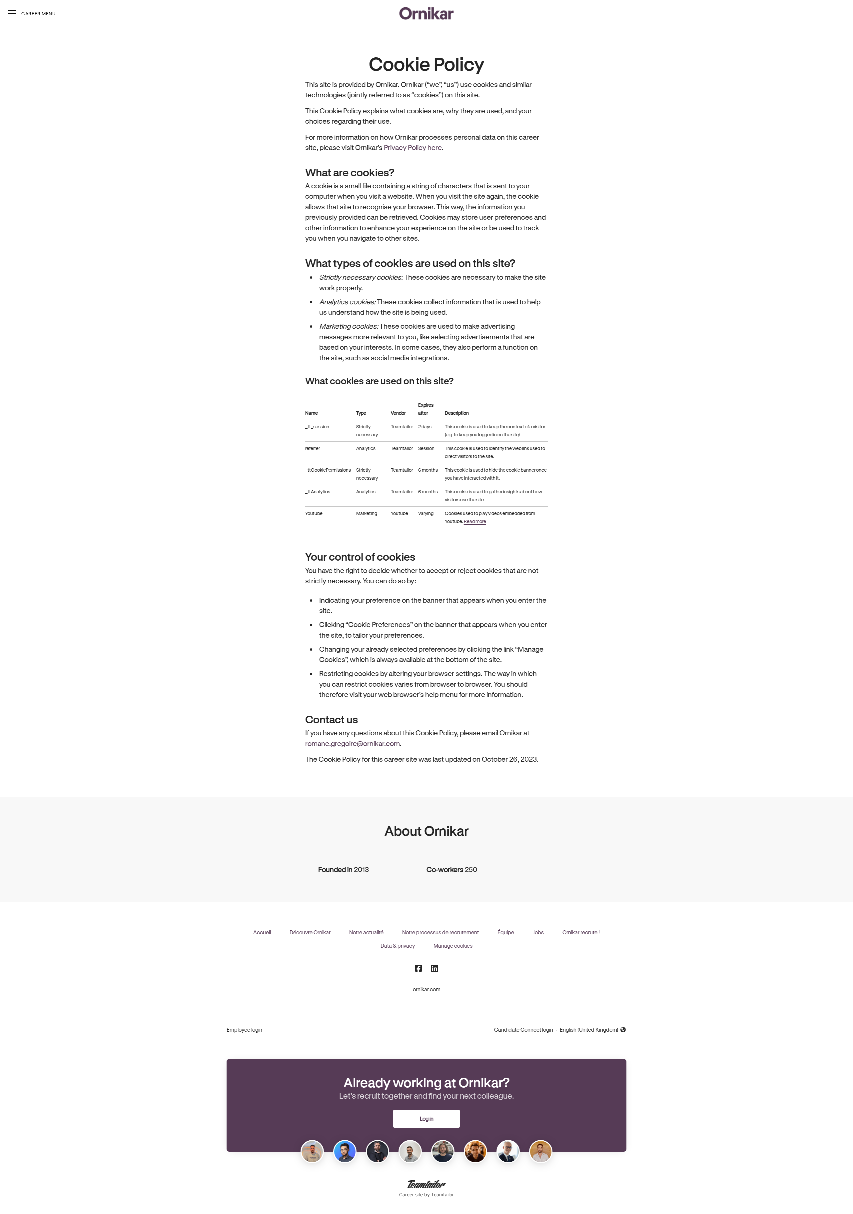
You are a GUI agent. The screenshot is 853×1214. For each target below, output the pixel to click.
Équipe (505, 932)
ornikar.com (426, 989)
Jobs (538, 932)
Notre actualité (366, 932)
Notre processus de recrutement (440, 932)
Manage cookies (452, 945)
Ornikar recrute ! (581, 932)
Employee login (244, 1029)
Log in (426, 1118)
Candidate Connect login (523, 1029)
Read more (475, 521)
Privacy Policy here (413, 147)
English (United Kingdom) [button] (589, 1030)
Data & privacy (398, 945)
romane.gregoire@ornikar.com (352, 743)
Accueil (262, 932)
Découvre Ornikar (310, 932)
